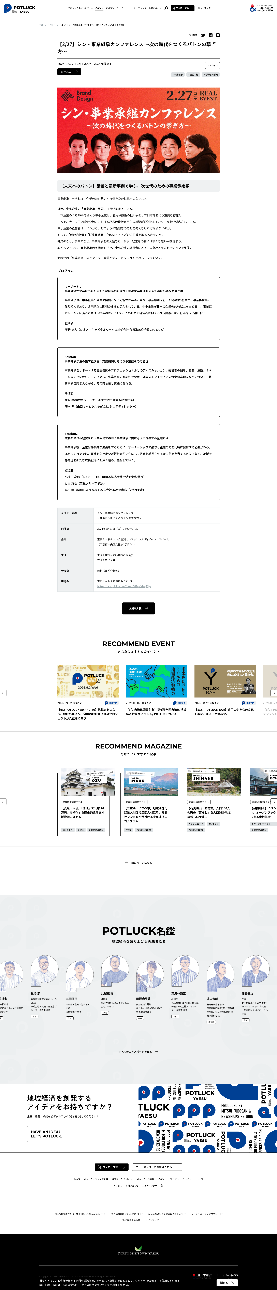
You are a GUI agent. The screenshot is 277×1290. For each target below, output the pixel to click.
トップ (77, 1179)
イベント (99, 8)
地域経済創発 (211, 74)
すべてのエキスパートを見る (135, 1051)
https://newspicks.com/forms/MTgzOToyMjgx (124, 586)
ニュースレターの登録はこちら (154, 1167)
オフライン (212, 65)
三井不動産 (79, 1213)
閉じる (224, 1282)
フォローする (182, 8)
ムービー (120, 8)
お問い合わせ (155, 8)
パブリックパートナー (122, 1179)
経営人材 (194, 74)
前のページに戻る (141, 862)
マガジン (110, 8)
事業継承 (178, 74)
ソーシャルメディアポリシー (205, 1213)
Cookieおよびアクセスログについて (165, 1213)
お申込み (66, 72)
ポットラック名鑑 (145, 1179)
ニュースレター (205, 8)
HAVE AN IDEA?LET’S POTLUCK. (46, 1134)
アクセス (142, 8)
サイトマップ (152, 1220)
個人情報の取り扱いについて (125, 1213)
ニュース (131, 8)
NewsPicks (94, 1213)
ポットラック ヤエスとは (96, 1179)
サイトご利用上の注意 (129, 1220)
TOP (41, 24)
